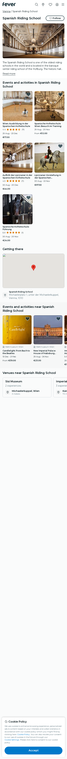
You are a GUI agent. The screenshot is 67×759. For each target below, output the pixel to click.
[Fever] (9, 4)
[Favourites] (50, 4)
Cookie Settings (12, 739)
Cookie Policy (23, 734)
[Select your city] (43, 4)
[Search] (36, 4)
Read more (9, 73)
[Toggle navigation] (62, 4)
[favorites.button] (28, 94)
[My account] (57, 4)
